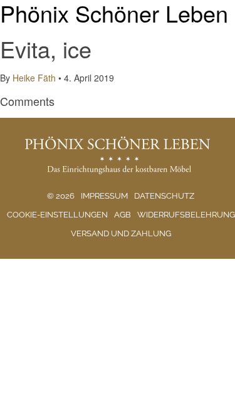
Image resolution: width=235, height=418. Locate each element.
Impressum (104, 196)
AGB (122, 214)
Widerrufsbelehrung (186, 214)
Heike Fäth (34, 77)
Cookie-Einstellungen (57, 214)
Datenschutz (164, 196)
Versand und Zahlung (121, 233)
